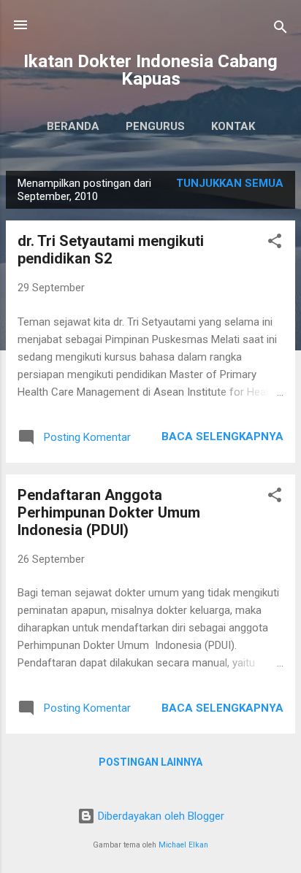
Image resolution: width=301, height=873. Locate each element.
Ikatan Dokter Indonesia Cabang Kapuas (150, 70)
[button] (274, 243)
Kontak (233, 126)
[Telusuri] (280, 29)
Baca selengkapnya (222, 436)
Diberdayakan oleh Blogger (159, 816)
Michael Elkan (183, 845)
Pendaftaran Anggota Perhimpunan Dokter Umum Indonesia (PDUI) (109, 512)
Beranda (73, 126)
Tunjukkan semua (229, 183)
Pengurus (155, 126)
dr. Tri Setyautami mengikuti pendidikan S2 (111, 249)
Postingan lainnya (150, 762)
